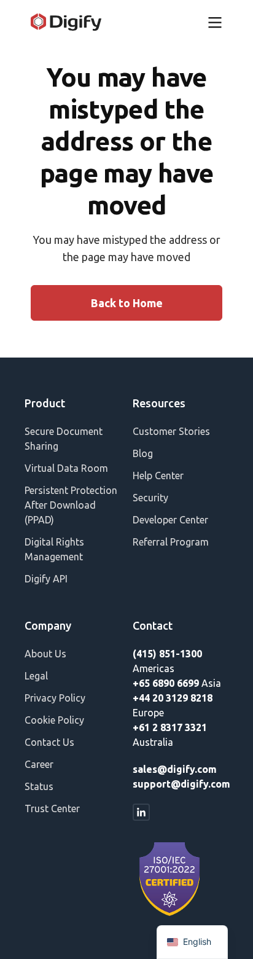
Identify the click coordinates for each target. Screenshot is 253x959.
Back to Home (127, 303)
